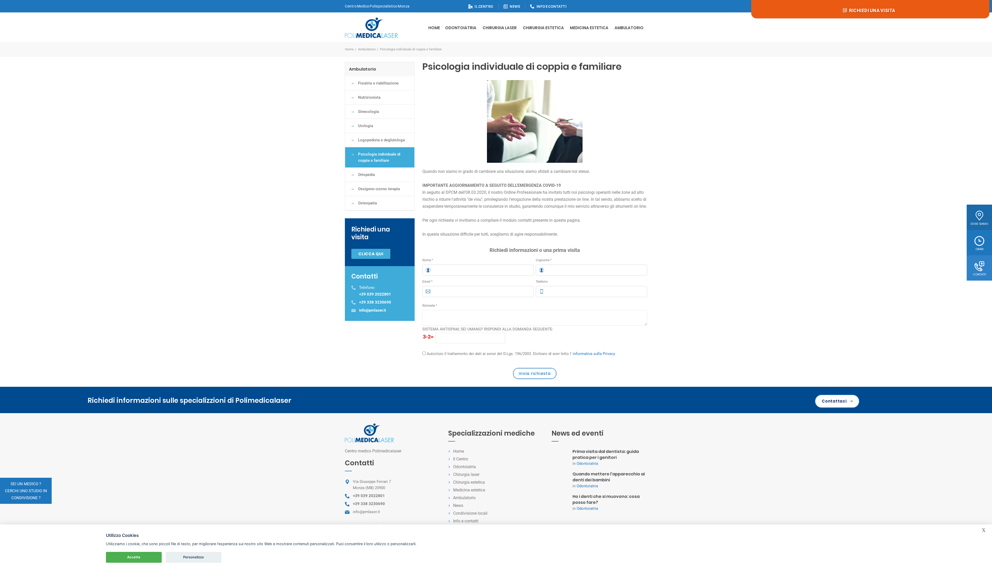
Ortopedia (366, 174)
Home (434, 27)
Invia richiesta (535, 373)
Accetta (133, 557)
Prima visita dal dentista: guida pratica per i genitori (605, 454)
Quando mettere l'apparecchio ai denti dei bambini (608, 477)
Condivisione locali (470, 513)
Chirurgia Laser (500, 27)
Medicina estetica (589, 27)
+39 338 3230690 (369, 503)
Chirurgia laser (466, 474)
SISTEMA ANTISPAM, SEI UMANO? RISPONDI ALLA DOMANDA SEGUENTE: (487, 329)
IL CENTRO (484, 6)
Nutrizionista (369, 97)
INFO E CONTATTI (552, 6)
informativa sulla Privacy (594, 353)
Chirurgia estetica (543, 27)
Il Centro (460, 459)
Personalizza (193, 557)
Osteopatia (367, 203)
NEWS (515, 6)
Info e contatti (465, 521)
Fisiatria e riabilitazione (378, 83)
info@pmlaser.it (366, 512)
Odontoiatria (460, 27)
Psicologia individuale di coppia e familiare (379, 157)
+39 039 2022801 (369, 495)
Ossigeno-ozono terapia (379, 189)
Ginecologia (368, 111)
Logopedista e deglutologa (381, 140)
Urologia (365, 126)
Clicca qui (370, 254)
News (458, 505)
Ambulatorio (629, 27)
